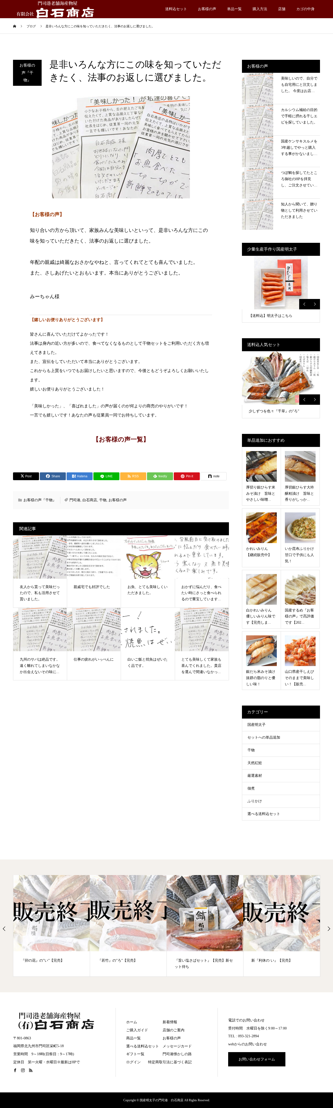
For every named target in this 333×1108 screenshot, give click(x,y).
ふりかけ (254, 801)
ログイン (133, 1062)
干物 (102, 500)
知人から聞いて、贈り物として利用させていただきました (299, 210)
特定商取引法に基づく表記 (170, 1062)
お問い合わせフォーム (257, 1059)
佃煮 (251, 788)
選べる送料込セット (263, 814)
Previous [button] (304, 304)
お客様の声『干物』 (27, 72)
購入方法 (260, 9)
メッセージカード (177, 1046)
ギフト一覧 (135, 1054)
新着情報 (170, 1022)
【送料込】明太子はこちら (270, 316)
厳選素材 (254, 776)
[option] (281, 289)
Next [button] (315, 304)
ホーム (131, 1022)
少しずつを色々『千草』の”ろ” (274, 411)
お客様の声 (207, 9)
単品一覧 (234, 9)
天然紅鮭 (254, 763)
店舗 (281, 9)
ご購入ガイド (137, 1030)
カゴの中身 (305, 9)
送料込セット (176, 9)
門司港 (74, 500)
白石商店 (89, 500)
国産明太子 (256, 725)
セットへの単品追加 (263, 737)
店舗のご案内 (173, 1030)
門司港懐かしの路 (177, 1054)
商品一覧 (133, 1038)
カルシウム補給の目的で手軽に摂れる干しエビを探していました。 (299, 116)
